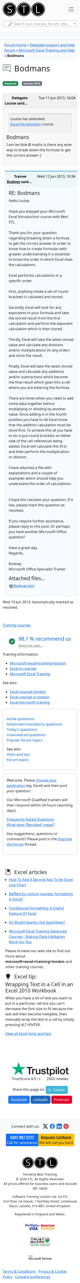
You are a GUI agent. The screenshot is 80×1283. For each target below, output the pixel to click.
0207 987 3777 (22, 1137)
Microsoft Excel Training (30, 673)
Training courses (17, 625)
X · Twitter (56, 1089)
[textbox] (40, 24)
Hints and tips (18, 754)
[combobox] (40, 23)
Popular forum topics (25, 740)
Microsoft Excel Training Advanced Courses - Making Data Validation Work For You (38, 936)
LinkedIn (40, 1099)
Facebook (19, 1099)
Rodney (13, 181)
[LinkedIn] (59, 1126)
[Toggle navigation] (71, 9)
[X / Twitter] (45, 1126)
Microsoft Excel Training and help (47, 50)
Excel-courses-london (28, 691)
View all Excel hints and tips (28, 1033)
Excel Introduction (25, 124)
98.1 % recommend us (44, 638)
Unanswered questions (26, 734)
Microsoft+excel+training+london (38, 663)
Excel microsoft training (30, 702)
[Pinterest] (66, 1126)
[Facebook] (52, 1126)
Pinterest (61, 1099)
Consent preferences (32, 1276)
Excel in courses (23, 668)
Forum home (15, 44)
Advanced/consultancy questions (34, 724)
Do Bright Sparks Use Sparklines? (37, 922)
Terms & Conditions (19, 1271)
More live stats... (30, 645)
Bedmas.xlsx (24, 585)
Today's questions (22, 729)
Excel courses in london (29, 697)
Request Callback (56, 1137)
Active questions (20, 718)
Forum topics (18, 759)
